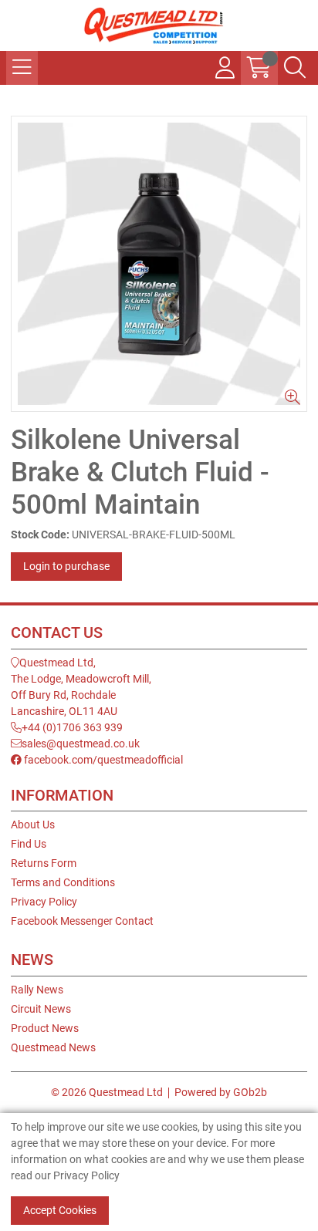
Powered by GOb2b (220, 1092)
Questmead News (53, 1047)
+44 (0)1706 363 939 (72, 727)
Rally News (37, 989)
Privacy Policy (44, 901)
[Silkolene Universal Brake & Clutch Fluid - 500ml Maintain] (159, 264)
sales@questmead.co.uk (81, 743)
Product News (45, 1028)
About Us (33, 824)
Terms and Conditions (63, 882)
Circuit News (41, 1009)
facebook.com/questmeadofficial (102, 760)
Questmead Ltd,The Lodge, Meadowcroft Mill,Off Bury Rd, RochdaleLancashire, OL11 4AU (81, 686)
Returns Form (43, 863)
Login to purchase (66, 566)
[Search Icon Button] (295, 68)
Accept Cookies (59, 1210)
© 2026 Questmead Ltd (107, 1092)
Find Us (28, 844)
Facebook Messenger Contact (82, 921)
